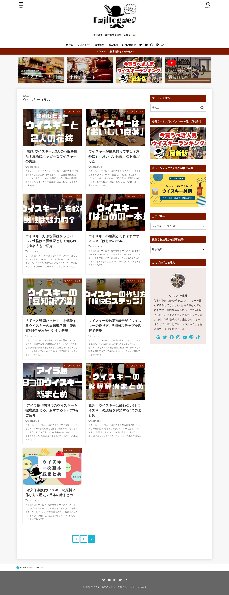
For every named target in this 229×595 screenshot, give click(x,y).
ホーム (69, 44)
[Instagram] (151, 45)
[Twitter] (141, 45)
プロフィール (84, 44)
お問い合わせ (129, 44)
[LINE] (157, 45)
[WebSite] (158, 337)
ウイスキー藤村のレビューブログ (107, 586)
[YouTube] (146, 45)
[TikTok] (162, 45)
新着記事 (99, 44)
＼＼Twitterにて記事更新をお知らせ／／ (114, 51)
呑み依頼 (113, 44)
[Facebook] (171, 337)
